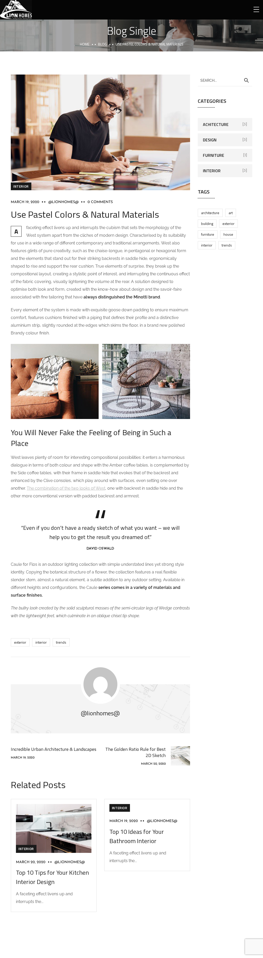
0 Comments (100, 202)
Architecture (210, 212)
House (228, 234)
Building (207, 223)
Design (210, 140)
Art (231, 212)
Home (84, 44)
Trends (61, 642)
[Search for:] (225, 80)
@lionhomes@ (63, 202)
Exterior (20, 642)
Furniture (213, 155)
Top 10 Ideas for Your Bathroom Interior (136, 836)
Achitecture (216, 124)
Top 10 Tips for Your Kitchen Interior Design (52, 877)
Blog (102, 44)
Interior (21, 186)
